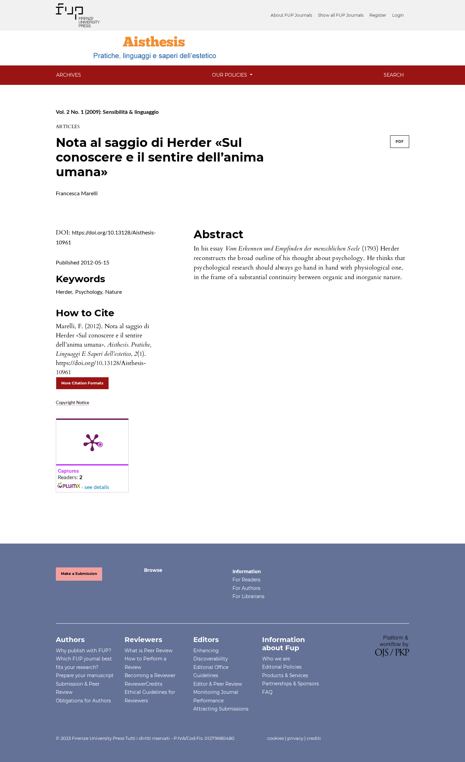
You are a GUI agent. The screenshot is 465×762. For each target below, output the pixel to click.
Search (394, 75)
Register (377, 15)
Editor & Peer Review (217, 684)
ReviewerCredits (143, 684)
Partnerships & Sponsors (290, 683)
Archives (68, 75)
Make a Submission (79, 574)
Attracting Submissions (220, 709)
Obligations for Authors (83, 700)
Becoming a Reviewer (150, 675)
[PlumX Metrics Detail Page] (92, 442)
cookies (275, 738)
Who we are (276, 658)
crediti (314, 738)
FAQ (267, 692)
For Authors (246, 588)
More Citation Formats (82, 383)
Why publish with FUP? (83, 650)
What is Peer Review (149, 650)
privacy (295, 738)
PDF (400, 141)
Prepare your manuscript (85, 675)
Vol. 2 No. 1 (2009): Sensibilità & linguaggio (107, 112)
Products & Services (285, 675)
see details (96, 487)
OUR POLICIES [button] (230, 75)
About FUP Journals (291, 15)
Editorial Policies (282, 667)
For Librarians (248, 596)
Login (398, 15)
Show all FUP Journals (341, 15)
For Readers (246, 579)
